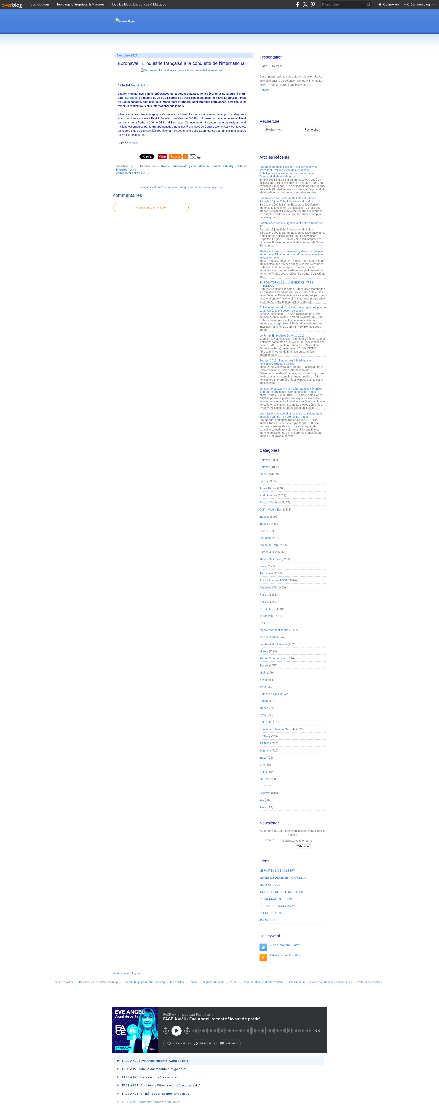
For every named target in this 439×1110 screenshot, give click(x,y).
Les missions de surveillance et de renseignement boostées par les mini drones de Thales (291, 415)
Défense (204, 166)
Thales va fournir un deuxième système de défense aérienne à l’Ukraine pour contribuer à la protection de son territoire (291, 254)
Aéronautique (268, 637)
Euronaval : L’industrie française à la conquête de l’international (182, 63)
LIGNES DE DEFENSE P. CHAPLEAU (283, 877)
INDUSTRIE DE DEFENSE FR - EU (281, 891)
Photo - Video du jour (273, 658)
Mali (262, 672)
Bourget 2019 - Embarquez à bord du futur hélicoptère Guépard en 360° (286, 362)
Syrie (263, 686)
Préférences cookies (369, 982)
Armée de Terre (269, 545)
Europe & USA (268, 552)
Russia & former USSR (274, 580)
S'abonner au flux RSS (285, 955)
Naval (216, 166)
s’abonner (178, 1043)
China (263, 771)
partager (205, 1043)
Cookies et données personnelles (331, 982)
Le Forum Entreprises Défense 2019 (282, 335)
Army (263, 807)
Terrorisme (266, 616)
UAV (262, 764)
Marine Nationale (270, 559)
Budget (264, 665)
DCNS (133, 169)
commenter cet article (131, 173)
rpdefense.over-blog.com (126, 973)
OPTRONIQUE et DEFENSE (277, 899)
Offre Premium (296, 982)
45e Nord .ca (268, 920)
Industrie (122, 169)
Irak (262, 800)
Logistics (265, 793)
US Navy (265, 736)
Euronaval (132, 97)
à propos (231, 1043)
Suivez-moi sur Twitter (285, 945)
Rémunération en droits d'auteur (263, 982)
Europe (264, 481)
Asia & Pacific (268, 488)
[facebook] (297, 4)
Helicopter (266, 722)
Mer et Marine (139, 85)
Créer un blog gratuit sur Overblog (144, 982)
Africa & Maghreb (270, 502)
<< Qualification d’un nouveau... (160, 187)
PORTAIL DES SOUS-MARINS (278, 906)
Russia (264, 594)
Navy (263, 566)
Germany (265, 750)
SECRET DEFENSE (272, 913)
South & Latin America (273, 644)
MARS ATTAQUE (270, 884)
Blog (262, 66)
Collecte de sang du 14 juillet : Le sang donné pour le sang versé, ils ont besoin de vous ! (293, 309)
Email (268, 840)
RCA (262, 786)
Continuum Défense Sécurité (277, 729)
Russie (264, 601)
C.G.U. (234, 982)
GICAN (192, 166)
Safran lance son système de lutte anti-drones (288, 198)
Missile (264, 651)
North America (268, 495)
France (165, 166)
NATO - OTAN (268, 608)
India (263, 757)
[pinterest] (313, 4)
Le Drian (265, 779)
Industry (228, 166)
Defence (242, 166)
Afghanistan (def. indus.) (275, 630)
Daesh (264, 701)
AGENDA (265, 743)
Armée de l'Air (268, 587)
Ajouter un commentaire (151, 207)
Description (267, 76)
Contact (264, 90)
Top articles (177, 982)
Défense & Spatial (271, 693)
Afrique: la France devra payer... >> (201, 187)
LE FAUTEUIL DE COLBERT (277, 870)
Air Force (265, 538)
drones (264, 708)
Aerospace (266, 573)
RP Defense (82, 982)
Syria (263, 715)
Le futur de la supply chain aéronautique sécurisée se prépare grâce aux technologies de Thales (291, 390)
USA (262, 530)
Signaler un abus (214, 982)
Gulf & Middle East (271, 509)
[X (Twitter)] (305, 4)
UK (261, 623)
